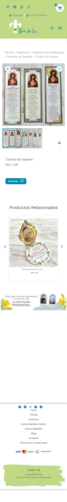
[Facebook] (15, 7)
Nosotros (33, 419)
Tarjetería (22, 52)
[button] (52, 27)
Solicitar (13, 181)
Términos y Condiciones (33, 442)
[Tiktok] (22, 7)
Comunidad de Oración (33, 424)
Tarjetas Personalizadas (48, 52)
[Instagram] (8, 7)
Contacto (33, 438)
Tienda (8, 52)
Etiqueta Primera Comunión (35, 269)
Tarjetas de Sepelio (19, 56)
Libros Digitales (33, 428)
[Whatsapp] (29, 7)
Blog (33, 433)
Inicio (33, 410)
